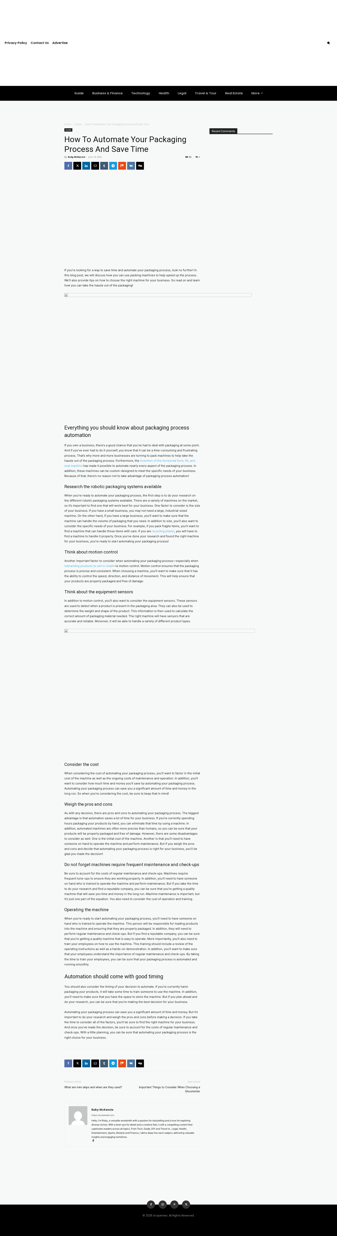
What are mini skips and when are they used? (93, 1087)
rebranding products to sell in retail (88, 566)
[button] (328, 43)
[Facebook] (68, 166)
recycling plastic (163, 531)
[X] (77, 166)
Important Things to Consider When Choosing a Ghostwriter (169, 1089)
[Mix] (122, 166)
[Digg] (140, 166)
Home (67, 124)
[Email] (95, 166)
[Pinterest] (174, 1204)
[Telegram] (113, 166)
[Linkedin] (86, 166)
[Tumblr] (104, 166)
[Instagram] (163, 1204)
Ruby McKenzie (76, 156)
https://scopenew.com (102, 1115)
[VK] (131, 166)
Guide (78, 124)
